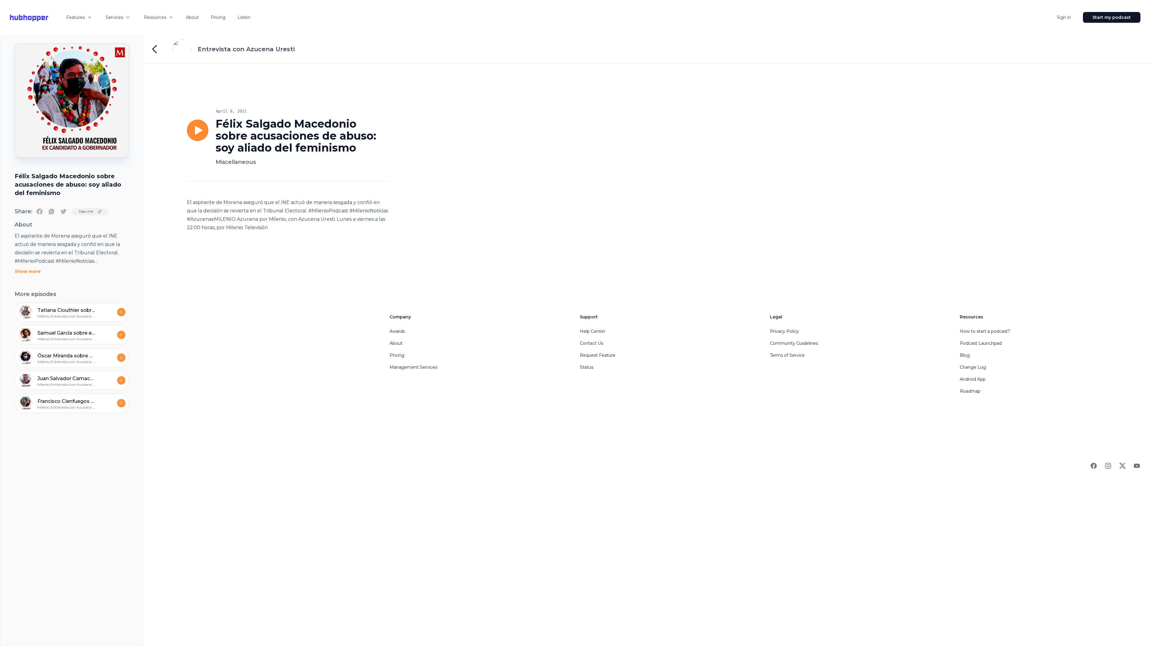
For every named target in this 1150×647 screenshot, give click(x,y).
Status (586, 367)
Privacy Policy (784, 331)
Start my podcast (1111, 17)
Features (75, 17)
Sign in (1064, 17)
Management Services (413, 367)
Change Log (973, 367)
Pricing (218, 17)
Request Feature (597, 355)
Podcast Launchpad (981, 343)
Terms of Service (787, 355)
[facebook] (39, 211)
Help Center (592, 331)
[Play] (197, 130)
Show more (28, 271)
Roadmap (970, 391)
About (192, 17)
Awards (397, 331)
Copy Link (86, 211)
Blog (965, 355)
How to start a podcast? (985, 331)
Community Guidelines (794, 343)
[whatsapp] (51, 211)
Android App (973, 379)
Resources (155, 17)
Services (114, 17)
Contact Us (591, 343)
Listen (243, 17)
